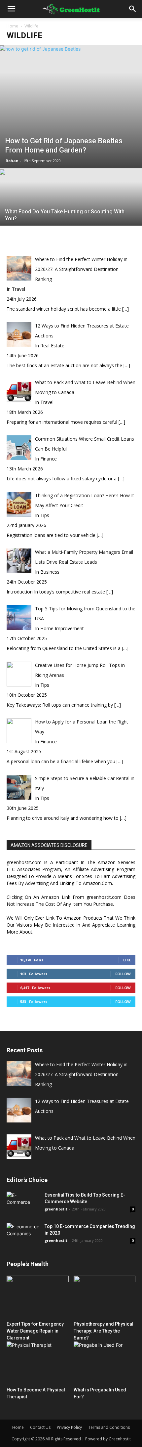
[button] (11, 9)
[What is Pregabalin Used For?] (105, 1362)
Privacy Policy (69, 1427)
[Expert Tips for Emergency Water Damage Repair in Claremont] (38, 1297)
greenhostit (56, 1208)
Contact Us (40, 1427)
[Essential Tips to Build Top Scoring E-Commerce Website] (23, 1203)
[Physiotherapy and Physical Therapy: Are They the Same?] (105, 1297)
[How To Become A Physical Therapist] (38, 1362)
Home (12, 26)
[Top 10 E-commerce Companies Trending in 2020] (23, 1232)
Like (127, 959)
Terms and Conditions (109, 1427)
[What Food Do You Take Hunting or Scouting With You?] (71, 216)
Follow (123, 973)
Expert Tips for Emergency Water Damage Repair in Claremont (35, 1330)
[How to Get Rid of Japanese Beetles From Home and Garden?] (71, 106)
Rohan (12, 160)
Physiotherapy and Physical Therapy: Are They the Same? (103, 1330)
